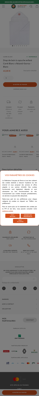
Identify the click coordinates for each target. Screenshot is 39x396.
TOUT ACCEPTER (20, 220)
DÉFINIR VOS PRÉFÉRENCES (28, 215)
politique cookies (7, 211)
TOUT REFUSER (12, 215)
